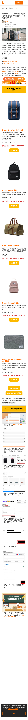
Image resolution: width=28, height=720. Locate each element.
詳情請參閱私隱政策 (13, 709)
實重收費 (4, 71)
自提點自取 (16, 71)
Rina (6, 21)
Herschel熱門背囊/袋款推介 (10, 61)
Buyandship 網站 (17, 424)
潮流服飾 (11, 8)
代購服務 (17, 73)
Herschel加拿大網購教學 (9, 63)
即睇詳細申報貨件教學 (14, 616)
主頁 (3, 8)
